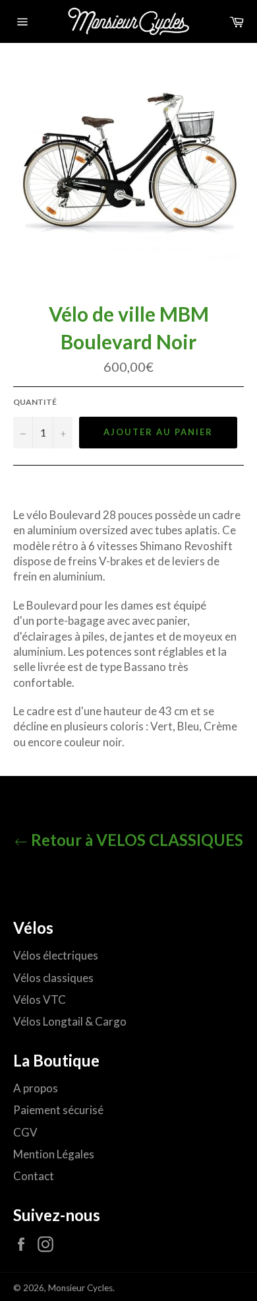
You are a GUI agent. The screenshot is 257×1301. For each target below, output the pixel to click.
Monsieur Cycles (80, 1288)
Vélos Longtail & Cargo (70, 1021)
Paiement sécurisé (58, 1110)
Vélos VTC (39, 999)
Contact (33, 1176)
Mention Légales (53, 1154)
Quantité (35, 402)
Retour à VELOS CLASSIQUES (135, 839)
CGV (25, 1132)
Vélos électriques (55, 955)
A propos (35, 1088)
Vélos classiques (53, 978)
